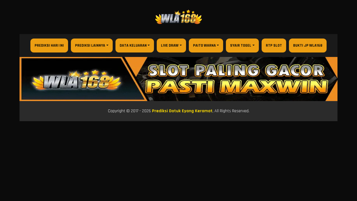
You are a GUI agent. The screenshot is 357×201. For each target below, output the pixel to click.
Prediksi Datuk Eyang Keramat (182, 111)
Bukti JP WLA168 (307, 45)
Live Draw (169, 45)
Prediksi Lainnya (90, 45)
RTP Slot (274, 45)
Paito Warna (204, 45)
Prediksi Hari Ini (49, 45)
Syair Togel (240, 45)
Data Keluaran (133, 45)
